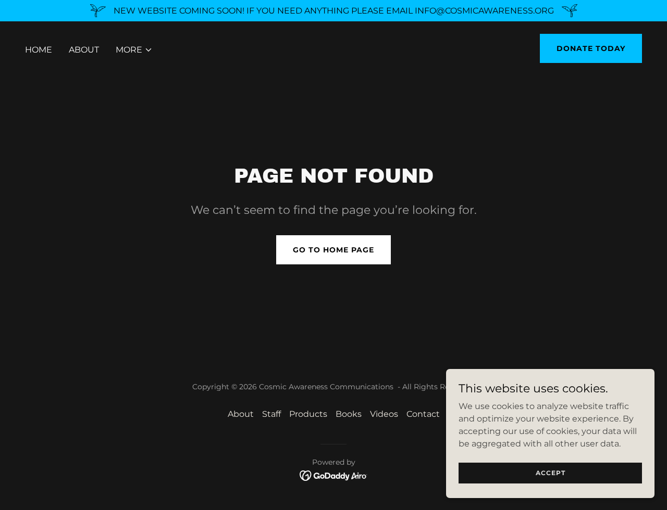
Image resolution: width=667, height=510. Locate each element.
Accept (550, 473)
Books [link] (349, 414)
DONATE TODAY (591, 48)
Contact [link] (423, 414)
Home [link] (38, 50)
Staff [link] (271, 414)
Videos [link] (384, 414)
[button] (134, 50)
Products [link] (308, 414)
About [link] (84, 50)
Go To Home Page (333, 249)
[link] (334, 475)
